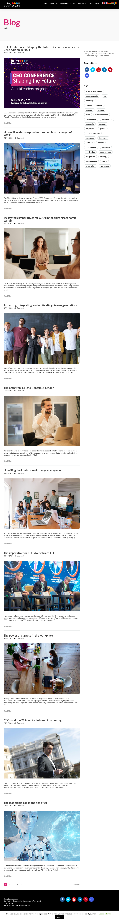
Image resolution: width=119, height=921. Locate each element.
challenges (90, 101)
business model (92, 96)
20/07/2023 (8, 723)
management (91, 147)
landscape (90, 138)
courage (101, 110)
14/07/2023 (8, 806)
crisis (88, 115)
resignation (90, 157)
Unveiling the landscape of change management (33, 470)
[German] (109, 3)
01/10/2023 (8, 223)
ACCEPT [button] (60, 917)
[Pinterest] (110, 69)
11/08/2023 (8, 391)
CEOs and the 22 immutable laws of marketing (32, 720)
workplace (105, 166)
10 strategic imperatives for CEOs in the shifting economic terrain (40, 219)
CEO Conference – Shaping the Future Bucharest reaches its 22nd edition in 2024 (41, 48)
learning (89, 143)
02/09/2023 (8, 308)
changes (89, 110)
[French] (106, 3)
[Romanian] (115, 3)
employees (90, 129)
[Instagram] (87, 75)
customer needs (101, 115)
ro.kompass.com (23, 905)
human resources (93, 133)
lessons (101, 143)
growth (103, 129)
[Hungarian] (112, 3)
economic (90, 124)
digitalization (107, 119)
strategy (103, 157)
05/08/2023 (8, 473)
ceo (105, 96)
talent (104, 161)
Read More (8, 123)
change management (94, 105)
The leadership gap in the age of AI (25, 802)
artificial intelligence (94, 91)
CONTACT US (9, 903)
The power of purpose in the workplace (28, 635)
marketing (106, 147)
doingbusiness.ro (10, 905)
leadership (103, 138)
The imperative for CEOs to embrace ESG (29, 553)
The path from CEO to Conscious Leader (29, 387)
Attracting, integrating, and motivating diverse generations (40, 305)
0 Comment (19, 53)
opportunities (105, 152)
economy (102, 124)
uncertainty (90, 166)
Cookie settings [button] (105, 914)
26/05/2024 (8, 53)
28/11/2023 (8, 138)
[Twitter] (92, 69)
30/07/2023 (8, 556)
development (91, 119)
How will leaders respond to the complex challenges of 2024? (38, 134)
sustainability (91, 161)
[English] (103, 3)
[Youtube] (98, 69)
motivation (90, 152)
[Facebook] (87, 69)
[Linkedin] (104, 69)
